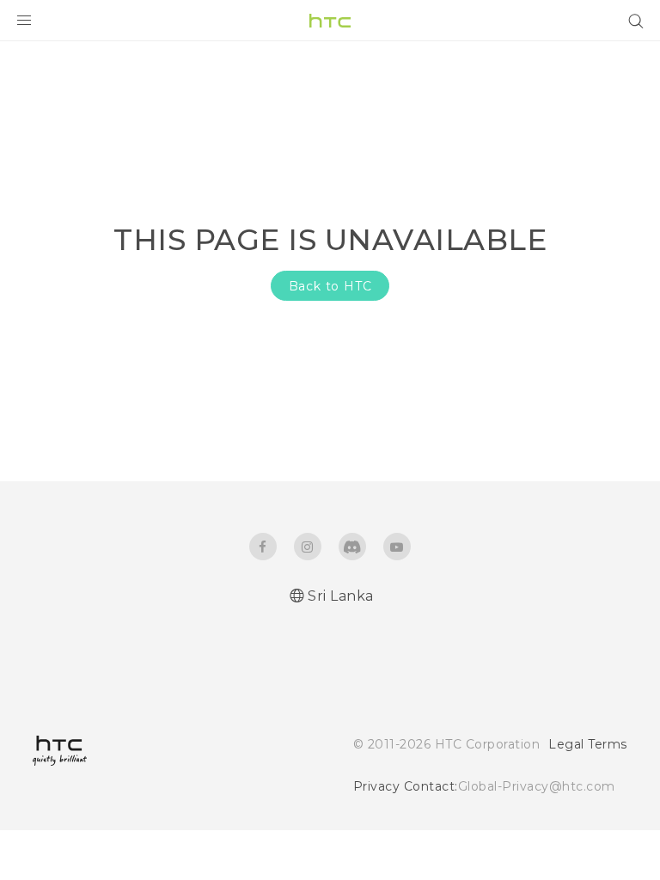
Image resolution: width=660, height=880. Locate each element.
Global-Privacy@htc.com (536, 786)
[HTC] (330, 20)
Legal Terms (587, 744)
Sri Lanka (341, 596)
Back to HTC (330, 286)
